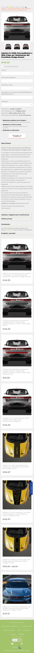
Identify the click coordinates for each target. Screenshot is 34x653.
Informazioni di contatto (17, 622)
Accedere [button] (9, 230)
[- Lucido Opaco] (17, 88)
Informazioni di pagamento (10, 626)
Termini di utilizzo (9, 630)
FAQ (19, 630)
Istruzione (13, 634)
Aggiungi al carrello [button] (17, 136)
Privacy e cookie (27, 626)
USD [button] (15, 640)
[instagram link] (21, 644)
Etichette (21, 634)
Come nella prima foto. (11, 66)
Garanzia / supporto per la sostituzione (15, 215)
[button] (8, 46)
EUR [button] (19, 640)
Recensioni (26, 630)
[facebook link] (12, 644)
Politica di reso (6, 219)
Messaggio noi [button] (31, 488)
